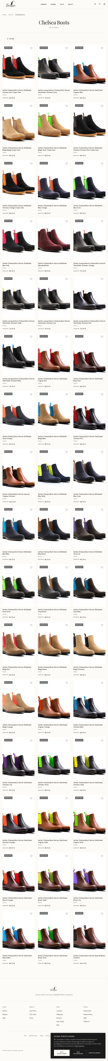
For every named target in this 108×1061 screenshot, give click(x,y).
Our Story (33, 1011)
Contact (59, 1011)
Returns (59, 1018)
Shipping (60, 1014)
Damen (53, 4)
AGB (85, 1018)
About (70, 4)
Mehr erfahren (79, 1046)
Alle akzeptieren (62, 1053)
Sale (62, 4)
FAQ (58, 1025)
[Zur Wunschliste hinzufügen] (31, 48)
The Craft (33, 1014)
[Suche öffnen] (95, 4)
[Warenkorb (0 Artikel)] (104, 4)
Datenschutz (88, 1014)
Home (4, 15)
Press (31, 1018)
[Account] (100, 4)
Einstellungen (94, 1053)
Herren (44, 4)
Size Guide (60, 1021)
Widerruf (87, 1021)
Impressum (87, 1011)
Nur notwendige (78, 1053)
